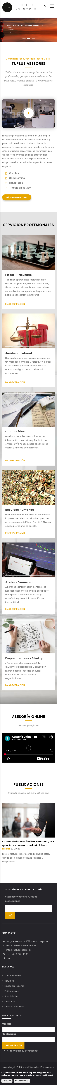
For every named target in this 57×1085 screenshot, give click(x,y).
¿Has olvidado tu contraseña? (22, 1050)
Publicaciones (12, 991)
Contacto (10, 1001)
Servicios (9, 980)
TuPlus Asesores (13, 975)
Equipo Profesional (14, 985)
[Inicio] (19, 7)
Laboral (12, 852)
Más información (17, 197)
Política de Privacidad (28, 1067)
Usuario (6, 1023)
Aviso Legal (9, 1067)
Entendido (7, 1081)
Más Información (15, 303)
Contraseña (9, 1033)
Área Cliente (11, 996)
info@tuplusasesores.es (18, 949)
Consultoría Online (14, 1006)
